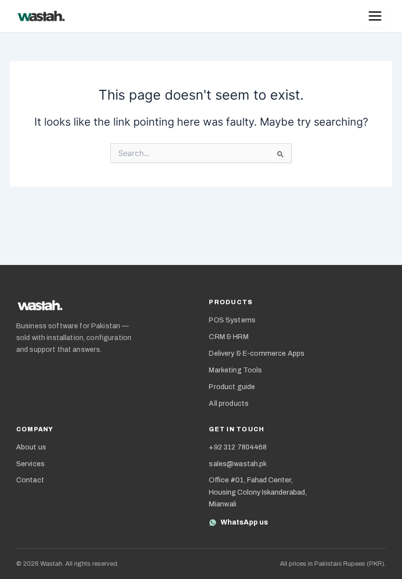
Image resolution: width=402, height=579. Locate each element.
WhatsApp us (244, 522)
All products (229, 403)
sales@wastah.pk (238, 464)
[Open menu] (375, 16)
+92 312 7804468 (238, 447)
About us (31, 447)
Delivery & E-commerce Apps (256, 353)
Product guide (232, 387)
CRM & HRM (228, 337)
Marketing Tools (235, 370)
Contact (30, 480)
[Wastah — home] (41, 16)
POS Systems (232, 320)
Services (30, 464)
